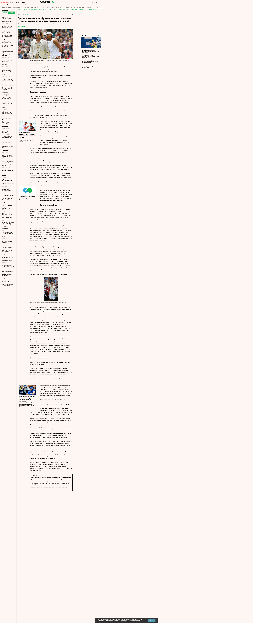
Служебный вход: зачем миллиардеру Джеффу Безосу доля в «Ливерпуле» (7, 241)
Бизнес (16, 4)
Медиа (44, 4)
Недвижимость (51, 4)
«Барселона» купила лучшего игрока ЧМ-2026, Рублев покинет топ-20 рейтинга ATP (7, 121)
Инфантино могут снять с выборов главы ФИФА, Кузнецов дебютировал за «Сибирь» (8, 145)
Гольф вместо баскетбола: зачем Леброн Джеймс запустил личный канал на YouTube (8, 155)
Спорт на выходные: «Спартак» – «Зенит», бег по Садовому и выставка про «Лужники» (7, 44)
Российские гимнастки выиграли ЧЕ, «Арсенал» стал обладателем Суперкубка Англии (7, 171)
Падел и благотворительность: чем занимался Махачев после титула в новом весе (7, 216)
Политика (57, 4)
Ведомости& (36, 7)
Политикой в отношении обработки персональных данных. (125, 621)
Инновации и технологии (70, 7)
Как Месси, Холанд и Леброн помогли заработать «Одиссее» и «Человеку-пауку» (7, 283)
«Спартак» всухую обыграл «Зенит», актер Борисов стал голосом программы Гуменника (7, 34)
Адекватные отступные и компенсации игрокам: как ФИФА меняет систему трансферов (8, 265)
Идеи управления (25, 7)
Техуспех (79, 7)
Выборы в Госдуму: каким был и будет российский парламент (92, 9)
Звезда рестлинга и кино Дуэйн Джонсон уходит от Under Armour (8, 131)
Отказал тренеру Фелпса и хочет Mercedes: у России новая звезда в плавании (7, 163)
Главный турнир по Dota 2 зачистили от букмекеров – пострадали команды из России (8, 105)
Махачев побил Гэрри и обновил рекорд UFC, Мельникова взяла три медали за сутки (7, 197)
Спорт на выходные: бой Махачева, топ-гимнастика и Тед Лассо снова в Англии (8, 234)
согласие (117, 620)
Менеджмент (69, 4)
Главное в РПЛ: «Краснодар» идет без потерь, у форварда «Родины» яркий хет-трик (8, 181)
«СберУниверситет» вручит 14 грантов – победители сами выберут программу (51, 477)
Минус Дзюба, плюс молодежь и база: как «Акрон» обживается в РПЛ (7, 27)
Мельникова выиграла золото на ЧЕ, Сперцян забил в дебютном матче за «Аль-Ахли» (7, 249)
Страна (52, 7)
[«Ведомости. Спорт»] (45, 2)
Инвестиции (33, 4)
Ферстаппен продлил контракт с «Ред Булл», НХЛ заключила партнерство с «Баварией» (7, 61)
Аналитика (43, 7)
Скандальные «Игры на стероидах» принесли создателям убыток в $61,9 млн (8, 80)
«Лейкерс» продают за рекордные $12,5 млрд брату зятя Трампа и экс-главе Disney (7, 138)
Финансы (27, 4)
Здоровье (84, 7)
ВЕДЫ (9, 7)
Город (31, 7)
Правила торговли (16, 7)
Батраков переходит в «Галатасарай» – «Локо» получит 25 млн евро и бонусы (7, 72)
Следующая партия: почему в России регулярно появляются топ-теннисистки (7, 189)
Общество (63, 4)
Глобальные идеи (9, 4)
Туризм (96, 7)
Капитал (48, 7)
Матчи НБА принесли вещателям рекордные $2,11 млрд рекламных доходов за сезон (7, 97)
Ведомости (4, 7)
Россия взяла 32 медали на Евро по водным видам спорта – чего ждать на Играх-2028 (8, 53)
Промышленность (59, 7)
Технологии (39, 4)
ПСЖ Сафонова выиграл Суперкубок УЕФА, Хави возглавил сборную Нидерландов (7, 273)
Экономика (21, 4)
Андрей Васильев (21, 26)
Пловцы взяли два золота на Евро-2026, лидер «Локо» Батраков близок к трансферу (8, 224)
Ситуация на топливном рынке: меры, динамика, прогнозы (64, 9)
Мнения (87, 4)
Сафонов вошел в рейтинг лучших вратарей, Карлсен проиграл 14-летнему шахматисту (8, 87)
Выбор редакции (21, 9)
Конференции (90, 7)
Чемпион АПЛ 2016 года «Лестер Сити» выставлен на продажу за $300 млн (8, 259)
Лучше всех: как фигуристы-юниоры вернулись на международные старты (7, 19)
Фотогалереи (93, 4)
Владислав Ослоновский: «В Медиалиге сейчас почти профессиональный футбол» (8, 113)
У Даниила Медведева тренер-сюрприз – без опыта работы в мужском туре (7, 207)
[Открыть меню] (100, 2)
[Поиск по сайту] (92, 2)
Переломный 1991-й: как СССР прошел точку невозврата (38, 9)
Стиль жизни (76, 4)
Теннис (28, 14)
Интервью (82, 4)
